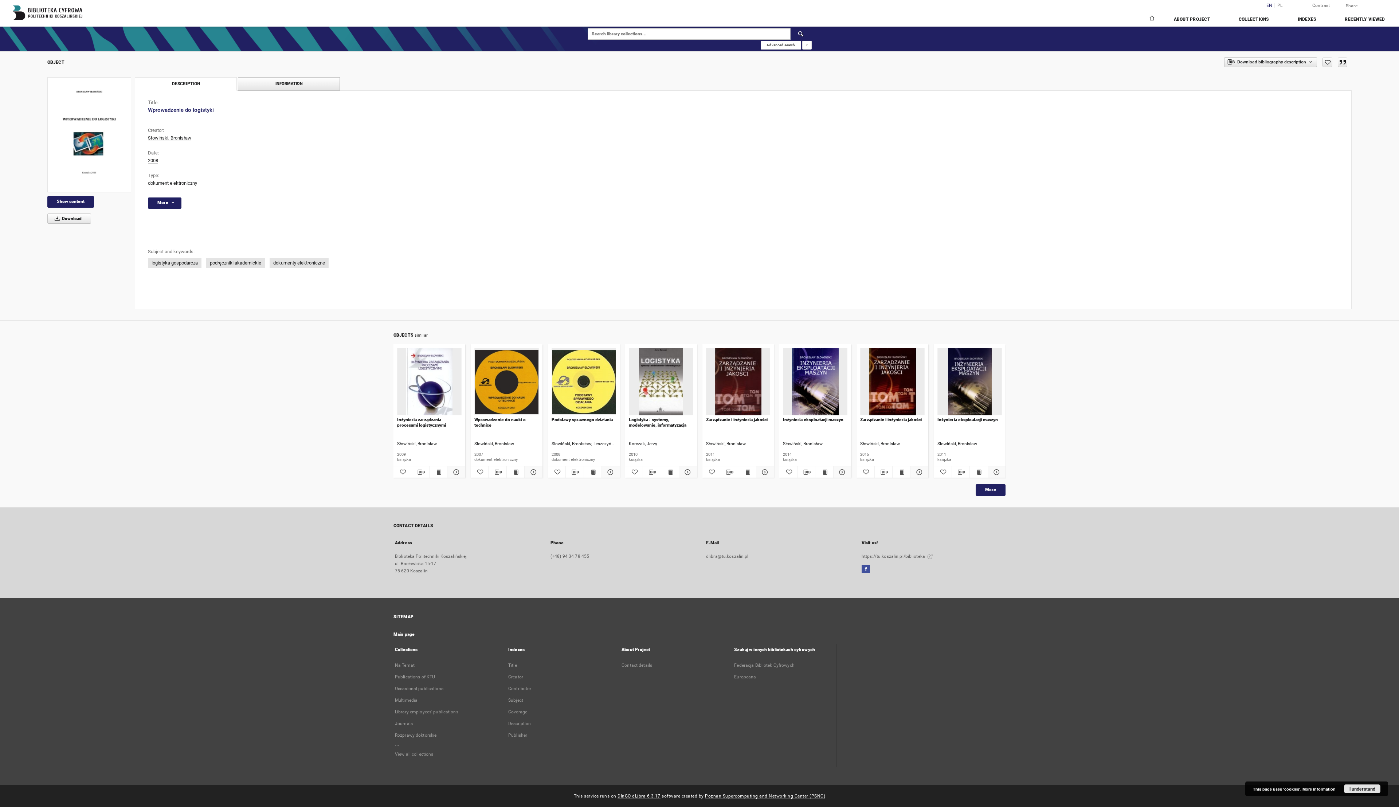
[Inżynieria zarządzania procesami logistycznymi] (429, 382)
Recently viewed (1365, 19)
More (990, 489)
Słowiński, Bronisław (169, 138)
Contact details (637, 665)
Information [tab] (289, 83)
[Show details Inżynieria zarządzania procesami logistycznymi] (455, 472)
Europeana (745, 676)
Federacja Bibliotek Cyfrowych (764, 665)
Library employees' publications (426, 711)
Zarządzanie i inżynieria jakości (737, 419)
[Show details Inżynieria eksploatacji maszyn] (841, 472)
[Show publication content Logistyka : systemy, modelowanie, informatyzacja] (670, 472)
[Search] (801, 34)
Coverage (517, 711)
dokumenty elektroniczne (299, 263)
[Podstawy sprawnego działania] (584, 382)
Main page (404, 634)
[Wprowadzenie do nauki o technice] (506, 382)
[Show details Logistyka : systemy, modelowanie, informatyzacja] (686, 472)
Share (1351, 5)
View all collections (414, 754)
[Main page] (1151, 19)
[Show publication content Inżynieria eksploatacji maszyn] (824, 472)
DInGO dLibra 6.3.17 (639, 796)
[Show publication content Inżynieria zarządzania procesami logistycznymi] (438, 472)
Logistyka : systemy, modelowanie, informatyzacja (657, 422)
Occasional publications (419, 688)
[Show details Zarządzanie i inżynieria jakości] (764, 472)
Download (71, 218)
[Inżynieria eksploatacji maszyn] (815, 382)
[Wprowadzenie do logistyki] (89, 134)
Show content (71, 201)
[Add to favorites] (1327, 62)
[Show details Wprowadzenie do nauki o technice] (532, 472)
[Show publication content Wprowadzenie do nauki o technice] (515, 472)
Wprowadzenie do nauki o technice (500, 422)
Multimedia (406, 700)
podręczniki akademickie (235, 263)
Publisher (517, 735)
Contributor (519, 688)
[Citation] (1342, 62)
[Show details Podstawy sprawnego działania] (609, 472)
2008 (153, 160)
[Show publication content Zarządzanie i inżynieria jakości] (747, 472)
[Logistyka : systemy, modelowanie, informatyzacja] (661, 382)
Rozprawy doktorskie (415, 735)
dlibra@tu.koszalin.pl (727, 556)
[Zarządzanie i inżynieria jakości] (738, 382)
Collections (1254, 19)
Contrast (1321, 5)
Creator (515, 676)
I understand (1362, 789)
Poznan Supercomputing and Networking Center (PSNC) (765, 796)
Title (512, 665)
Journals (404, 723)
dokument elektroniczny (172, 183)
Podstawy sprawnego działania (582, 419)
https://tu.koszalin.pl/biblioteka (894, 556)
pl (1280, 5)
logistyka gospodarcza (175, 263)
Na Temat (405, 665)
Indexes (1307, 19)
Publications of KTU (415, 676)
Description (519, 723)
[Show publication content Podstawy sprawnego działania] (592, 472)
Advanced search (781, 45)
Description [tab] (186, 83)
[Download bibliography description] (420, 472)
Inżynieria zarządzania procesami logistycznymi (421, 422)
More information (1319, 789)
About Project (1192, 19)
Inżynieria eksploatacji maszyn (813, 419)
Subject (515, 700)
